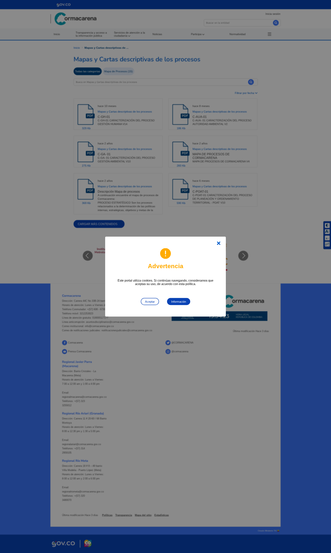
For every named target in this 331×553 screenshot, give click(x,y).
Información (178, 301)
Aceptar (150, 301)
